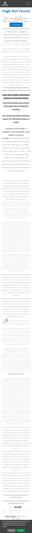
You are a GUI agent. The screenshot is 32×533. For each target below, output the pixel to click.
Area (25, 511)
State (21, 510)
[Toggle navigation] (28, 3)
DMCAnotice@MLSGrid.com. (16, 373)
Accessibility (18, 17)
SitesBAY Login (14, 22)
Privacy (6, 17)
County (26, 510)
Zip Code (11, 511)
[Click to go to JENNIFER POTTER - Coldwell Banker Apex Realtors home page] (6, 3)
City (5, 511)
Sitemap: (3, 510)
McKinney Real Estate (12, 510)
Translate (17, 519)
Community (18, 511)
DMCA (5, 20)
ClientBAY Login (18, 20)
